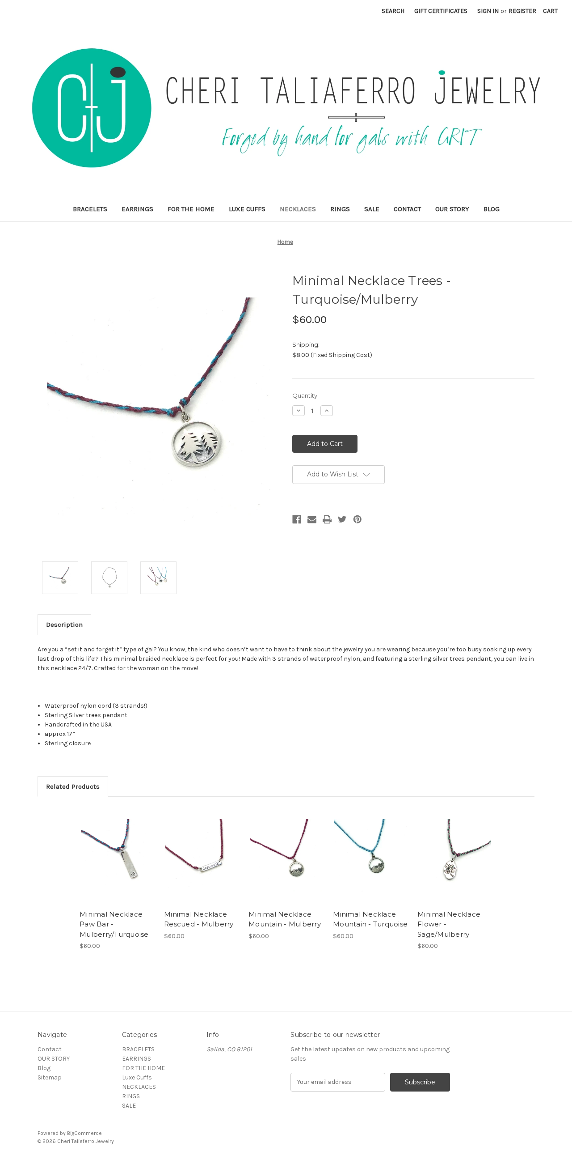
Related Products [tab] (73, 786)
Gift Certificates (440, 11)
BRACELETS (90, 209)
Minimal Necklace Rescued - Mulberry (199, 919)
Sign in (488, 11)
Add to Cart (117, 863)
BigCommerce (84, 1133)
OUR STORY (452, 209)
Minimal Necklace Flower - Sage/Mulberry (448, 924)
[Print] (327, 519)
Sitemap (50, 1077)
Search (393, 11)
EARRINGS (137, 209)
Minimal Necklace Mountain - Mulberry (284, 919)
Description (64, 624)
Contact (407, 209)
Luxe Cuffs (247, 209)
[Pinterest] (357, 519)
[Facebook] (296, 519)
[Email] (311, 519)
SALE (371, 209)
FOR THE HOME (191, 209)
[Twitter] (342, 519)
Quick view (117, 847)
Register (522, 11)
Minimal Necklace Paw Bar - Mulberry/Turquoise (114, 924)
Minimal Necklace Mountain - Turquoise (370, 919)
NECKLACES (298, 209)
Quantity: (305, 395)
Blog (492, 209)
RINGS (340, 209)
